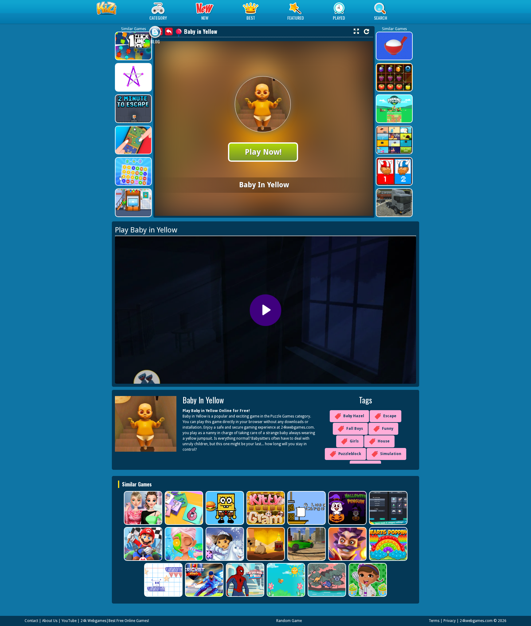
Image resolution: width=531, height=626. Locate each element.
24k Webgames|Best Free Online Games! (115, 621)
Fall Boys (354, 428)
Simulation (390, 454)
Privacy (449, 621)
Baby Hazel (353, 416)
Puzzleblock (349, 454)
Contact (31, 621)
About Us (49, 621)
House (384, 441)
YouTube (69, 621)
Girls (354, 441)
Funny (387, 428)
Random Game (289, 621)
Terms (434, 621)
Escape (389, 416)
